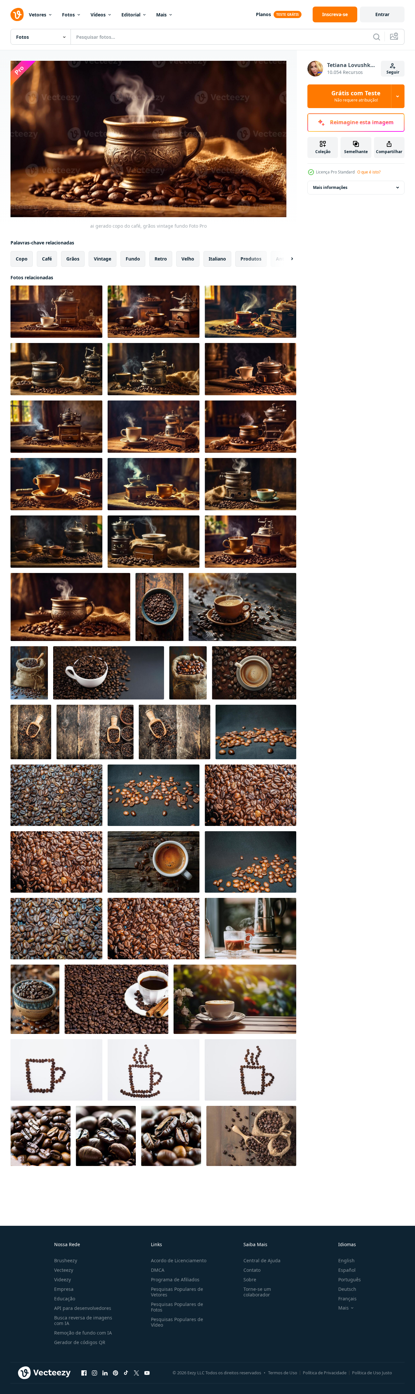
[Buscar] (377, 37)
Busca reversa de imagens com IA (83, 1320)
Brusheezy (65, 1260)
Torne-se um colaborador (257, 1292)
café (47, 258)
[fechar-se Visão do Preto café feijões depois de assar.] (256, 732)
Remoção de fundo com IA (83, 1333)
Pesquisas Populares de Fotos (177, 1307)
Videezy (62, 1279)
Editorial (130, 14)
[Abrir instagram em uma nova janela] (94, 1373)
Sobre (249, 1279)
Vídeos (98, 14)
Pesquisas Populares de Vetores (177, 1292)
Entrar (382, 14)
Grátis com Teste (356, 96)
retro (161, 258)
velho (187, 258)
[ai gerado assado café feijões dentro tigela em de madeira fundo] (159, 607)
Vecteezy (63, 1270)
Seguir (392, 72)
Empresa (63, 1289)
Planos (263, 14)
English (346, 1260)
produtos (250, 258)
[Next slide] (286, 258)
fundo (133, 258)
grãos (72, 258)
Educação (64, 1298)
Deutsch (347, 1289)
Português (349, 1279)
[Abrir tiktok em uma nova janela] (126, 1373)
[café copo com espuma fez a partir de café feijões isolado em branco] (56, 1070)
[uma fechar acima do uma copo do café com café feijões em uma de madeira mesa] (153, 862)
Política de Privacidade (324, 1373)
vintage (102, 258)
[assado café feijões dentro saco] (251, 1136)
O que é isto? (369, 172)
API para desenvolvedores (82, 1308)
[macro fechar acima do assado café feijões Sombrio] (40, 1136)
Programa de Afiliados (175, 1279)
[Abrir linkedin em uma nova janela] (105, 1373)
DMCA (157, 1270)
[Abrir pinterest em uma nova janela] (115, 1373)
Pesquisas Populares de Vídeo (177, 1322)
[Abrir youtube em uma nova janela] (147, 1373)
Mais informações (330, 187)
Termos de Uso (282, 1373)
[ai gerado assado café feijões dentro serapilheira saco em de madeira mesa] (29, 672)
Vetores (37, 14)
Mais (161, 14)
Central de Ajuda (261, 1260)
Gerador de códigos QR (79, 1342)
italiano (217, 258)
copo (22, 258)
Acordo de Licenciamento (178, 1260)
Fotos (68, 14)
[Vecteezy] (17, 14)
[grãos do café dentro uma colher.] (30, 732)
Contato (251, 1270)
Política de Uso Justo (372, 1373)
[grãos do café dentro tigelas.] (95, 732)
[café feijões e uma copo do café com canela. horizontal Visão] (116, 999)
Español (347, 1270)
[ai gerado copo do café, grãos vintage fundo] (56, 312)
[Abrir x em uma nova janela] (136, 1373)
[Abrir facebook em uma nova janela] (84, 1373)
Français (347, 1298)
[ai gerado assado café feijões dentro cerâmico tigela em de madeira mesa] (34, 999)
